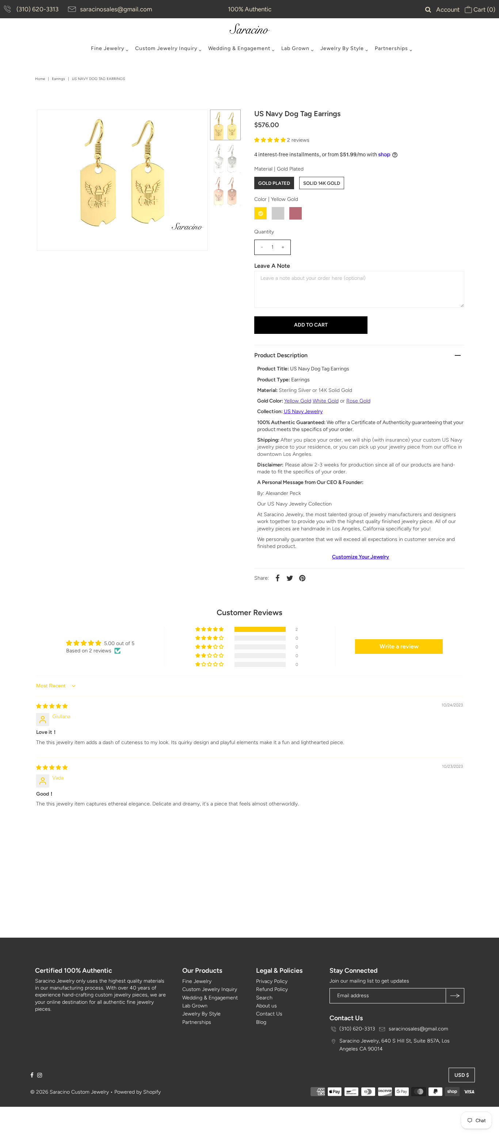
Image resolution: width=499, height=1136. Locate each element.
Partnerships (391, 48)
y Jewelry (312, 411)
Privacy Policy (271, 981)
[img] (52, 706)
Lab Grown (295, 48)
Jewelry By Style (342, 48)
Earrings (58, 78)
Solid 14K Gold (321, 183)
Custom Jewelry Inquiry (166, 48)
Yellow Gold (297, 401)
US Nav (292, 411)
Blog (261, 1022)
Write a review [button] (399, 646)
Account (448, 9)
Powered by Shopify (137, 1092)
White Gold (326, 401)
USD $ (461, 1075)
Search (264, 998)
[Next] (66, 121)
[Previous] (49, 121)
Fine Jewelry (107, 48)
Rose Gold (358, 401)
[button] (270, 140)
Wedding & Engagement (239, 48)
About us (266, 1006)
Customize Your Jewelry (360, 557)
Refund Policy (272, 989)
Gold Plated (274, 183)
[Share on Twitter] (290, 578)
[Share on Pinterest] (302, 578)
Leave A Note (272, 265)
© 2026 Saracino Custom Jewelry (69, 1092)
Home (40, 78)
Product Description (281, 355)
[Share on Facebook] (277, 578)
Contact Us (269, 1014)
